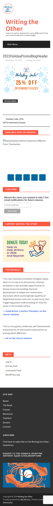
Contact (7, 426)
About (6, 401)
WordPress (25, 499)
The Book (7, 405)
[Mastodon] (10, 177)
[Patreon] (42, 177)
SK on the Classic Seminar (19, 338)
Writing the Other (22, 25)
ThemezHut (7, 502)
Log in (8, 361)
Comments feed (13, 370)
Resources (8, 413)
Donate (6, 422)
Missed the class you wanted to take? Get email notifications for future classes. (26, 198)
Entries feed (11, 366)
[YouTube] (26, 177)
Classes (6, 409)
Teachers (7, 418)
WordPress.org (13, 374)
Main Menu (12, 44)
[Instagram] (34, 177)
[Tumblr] (18, 177)
